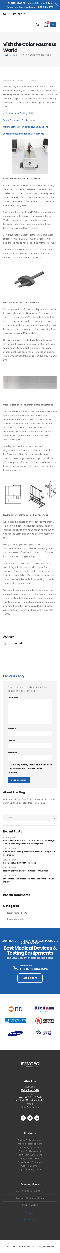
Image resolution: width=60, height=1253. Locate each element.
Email (11, 740)
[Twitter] (29, 1117)
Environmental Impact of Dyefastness (23, 133)
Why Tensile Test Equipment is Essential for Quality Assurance (29, 853)
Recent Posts (12, 912)
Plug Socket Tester (30, 1158)
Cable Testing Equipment (30, 1162)
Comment (14, 697)
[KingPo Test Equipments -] (12, 24)
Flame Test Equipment (30, 1151)
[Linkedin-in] (36, 1117)
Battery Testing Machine (30, 1140)
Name (12, 728)
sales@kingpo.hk (30, 1107)
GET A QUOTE (45, 7)
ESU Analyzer (30, 1219)
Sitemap (30, 1213)
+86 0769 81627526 (35, 1100)
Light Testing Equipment (30, 1155)
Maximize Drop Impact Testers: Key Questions (26, 870)
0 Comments (33, 80)
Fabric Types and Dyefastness (19, 120)
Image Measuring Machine (30, 1169)
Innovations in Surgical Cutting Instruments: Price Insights (28, 880)
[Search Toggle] (38, 24)
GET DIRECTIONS (30, 1089)
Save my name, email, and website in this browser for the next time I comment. (30, 768)
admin (20, 80)
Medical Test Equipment (30, 1144)
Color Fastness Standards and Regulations (25, 126)
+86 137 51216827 (33, 1097)
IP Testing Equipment (30, 1147)
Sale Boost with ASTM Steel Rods (19, 862)
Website (12, 752)
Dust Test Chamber (30, 1166)
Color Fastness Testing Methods (20, 113)
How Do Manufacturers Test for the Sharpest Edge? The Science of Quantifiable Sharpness (29, 842)
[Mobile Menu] (53, 24)
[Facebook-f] (23, 1117)
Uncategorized (13, 919)
